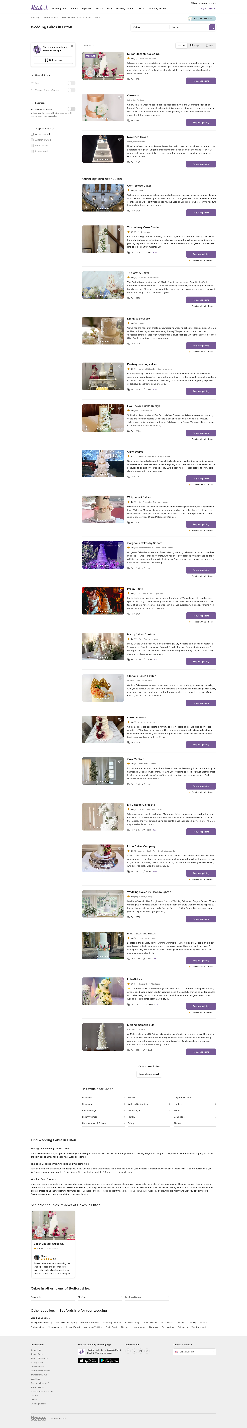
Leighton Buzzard (182, 1097)
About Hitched (37, 1387)
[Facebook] (128, 1351)
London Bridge (89, 1110)
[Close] (72, 46)
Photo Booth (111, 1327)
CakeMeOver (135, 759)
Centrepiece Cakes (139, 185)
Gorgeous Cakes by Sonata (144, 543)
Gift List (141, 8)
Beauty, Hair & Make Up (41, 1322)
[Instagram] (147, 1351)
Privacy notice (37, 1362)
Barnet (177, 1110)
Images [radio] (197, 45)
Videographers (55, 1327)
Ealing (131, 1123)
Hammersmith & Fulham (94, 1123)
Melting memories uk (140, 1025)
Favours (181, 1322)
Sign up (212, 8)
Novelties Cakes (137, 137)
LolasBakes (134, 979)
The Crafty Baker (138, 273)
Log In (203, 8)
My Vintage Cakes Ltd (141, 805)
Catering (193, 1322)
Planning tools (59, 8)
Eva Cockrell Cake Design (143, 406)
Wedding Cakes (51, 17)
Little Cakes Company (141, 846)
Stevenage (87, 1104)
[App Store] (88, 1363)
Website (158, 8)
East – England (69, 17)
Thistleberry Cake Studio (143, 227)
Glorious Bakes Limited (141, 676)
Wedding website (38, 1404)
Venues (74, 8)
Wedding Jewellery (200, 1327)
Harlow (131, 1116)
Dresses (99, 8)
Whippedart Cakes (139, 497)
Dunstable (87, 1097)
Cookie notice (37, 1366)
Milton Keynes (135, 1110)
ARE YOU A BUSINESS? (205, 3)
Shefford (178, 1104)
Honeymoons (139, 1327)
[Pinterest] (140, 1351)
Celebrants (183, 1327)
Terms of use (37, 1354)
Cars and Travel (72, 1327)
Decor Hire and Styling (66, 1322)
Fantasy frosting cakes (142, 364)
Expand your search (149, 1074)
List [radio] (183, 45)
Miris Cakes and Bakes (141, 933)
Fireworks (153, 1327)
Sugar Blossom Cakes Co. (143, 54)
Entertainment (150, 1322)
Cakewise (133, 95)
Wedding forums (124, 8)
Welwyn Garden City (138, 1104)
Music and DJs (167, 1322)
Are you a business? (40, 1383)
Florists (203, 1322)
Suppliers (86, 8)
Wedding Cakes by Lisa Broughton (149, 892)
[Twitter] (134, 1351)
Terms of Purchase (39, 1358)
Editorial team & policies (42, 1391)
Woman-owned (42, 134)
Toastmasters (168, 1327)
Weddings (35, 17)
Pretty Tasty (135, 589)
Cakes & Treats (137, 717)
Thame (177, 1123)
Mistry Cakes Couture (141, 634)
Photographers (37, 1327)
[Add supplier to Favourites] (120, 56)
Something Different (111, 1322)
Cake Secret (135, 451)
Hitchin (131, 1097)
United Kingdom (187, 1352)
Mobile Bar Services (89, 1322)
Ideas (109, 8)
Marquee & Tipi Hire (93, 1327)
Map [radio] (211, 45)
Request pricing (201, 81)
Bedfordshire (85, 17)
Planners (125, 1327)
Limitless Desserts (139, 318)
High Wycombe (89, 1116)
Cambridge (179, 1116)
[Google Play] (109, 1363)
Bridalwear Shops (133, 1322)
